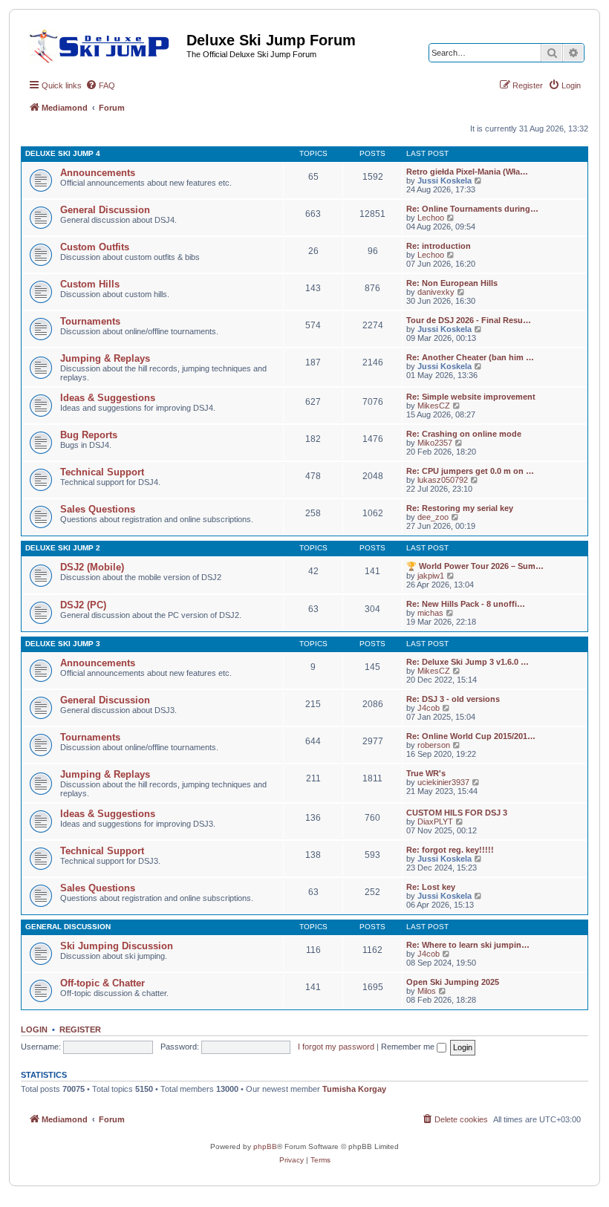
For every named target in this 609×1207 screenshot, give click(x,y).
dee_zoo (433, 517)
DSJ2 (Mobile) (92, 567)
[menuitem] (100, 85)
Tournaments (90, 321)
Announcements (97, 172)
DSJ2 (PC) (83, 605)
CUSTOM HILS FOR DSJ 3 (456, 812)
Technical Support (102, 472)
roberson (433, 745)
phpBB (265, 1146)
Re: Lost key (430, 886)
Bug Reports (88, 434)
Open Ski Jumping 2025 (452, 981)
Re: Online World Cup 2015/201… (470, 736)
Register (80, 1029)
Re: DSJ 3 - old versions (453, 698)
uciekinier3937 (443, 782)
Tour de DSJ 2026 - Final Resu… (468, 320)
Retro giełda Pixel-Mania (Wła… (467, 171)
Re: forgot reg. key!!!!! (450, 849)
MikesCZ (433, 405)
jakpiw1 (430, 575)
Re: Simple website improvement (470, 396)
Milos (426, 990)
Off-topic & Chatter (102, 983)
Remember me (409, 1046)
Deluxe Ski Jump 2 (62, 548)
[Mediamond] (103, 44)
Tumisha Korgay (354, 1088)
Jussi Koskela (444, 180)
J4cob (428, 707)
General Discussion (105, 209)
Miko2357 (434, 442)
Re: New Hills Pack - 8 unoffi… (465, 603)
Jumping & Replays (105, 358)
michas (430, 612)
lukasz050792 (442, 479)
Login (34, 1029)
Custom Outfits (94, 247)
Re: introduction (438, 245)
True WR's (426, 773)
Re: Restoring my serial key (459, 508)
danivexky (436, 291)
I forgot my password (336, 1046)
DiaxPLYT (435, 821)
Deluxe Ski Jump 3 (62, 644)
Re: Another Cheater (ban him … (470, 357)
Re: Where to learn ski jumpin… (468, 944)
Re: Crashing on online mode (463, 433)
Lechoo (430, 217)
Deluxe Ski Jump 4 (62, 153)
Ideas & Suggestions (107, 397)
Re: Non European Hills (452, 283)
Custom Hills (90, 284)
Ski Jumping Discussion (116, 945)
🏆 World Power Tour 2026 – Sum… (475, 566)
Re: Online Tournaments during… (472, 208)
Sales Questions (97, 509)
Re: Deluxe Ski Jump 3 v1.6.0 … (467, 661)
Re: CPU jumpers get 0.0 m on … (470, 470)
